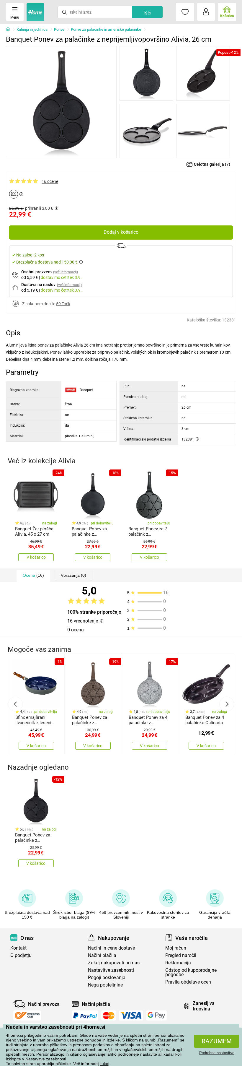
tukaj (104, 1063)
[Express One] (27, 1015)
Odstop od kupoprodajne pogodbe (191, 972)
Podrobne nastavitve (216, 1053)
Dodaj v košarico (121, 232)
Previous (15, 704)
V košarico (36, 557)
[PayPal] (85, 1015)
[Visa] (131, 1015)
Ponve (59, 29)
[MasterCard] (108, 1015)
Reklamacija (178, 963)
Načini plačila (102, 955)
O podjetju (21, 955)
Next (226, 704)
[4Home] (10, 29)
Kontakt (18, 948)
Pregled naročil (180, 955)
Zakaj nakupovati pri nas (114, 963)
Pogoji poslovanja (106, 977)
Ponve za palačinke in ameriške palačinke (106, 29)
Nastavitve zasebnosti (45, 1059)
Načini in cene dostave (111, 948)
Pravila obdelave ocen (188, 982)
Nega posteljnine (105, 985)
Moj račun (175, 948)
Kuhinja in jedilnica (32, 29)
